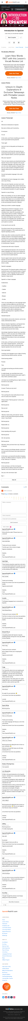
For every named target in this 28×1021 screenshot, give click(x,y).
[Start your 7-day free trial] (6, 987)
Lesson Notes (11, 47)
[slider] (22, 25)
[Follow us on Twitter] (3, 997)
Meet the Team (5, 946)
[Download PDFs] (18, 42)
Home (3, 919)
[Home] (12, 3)
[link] (12, 9)
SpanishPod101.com (18, 1012)
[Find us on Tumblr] (11, 997)
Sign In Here (18, 77)
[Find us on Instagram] (14, 997)
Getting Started (5, 968)
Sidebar (21, 9)
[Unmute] (19, 25)
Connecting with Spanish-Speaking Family (16, 5)
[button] (25, 2)
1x (14, 25)
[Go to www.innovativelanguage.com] (14, 1009)
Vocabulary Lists (5, 925)
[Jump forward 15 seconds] (10, 25)
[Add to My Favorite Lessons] (9, 42)
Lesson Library (4, 5)
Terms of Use (17, 1014)
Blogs (3, 957)
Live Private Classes (6, 927)
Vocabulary (3, 47)
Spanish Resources (6, 931)
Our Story (4, 944)
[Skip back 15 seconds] (3, 25)
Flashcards (4, 923)
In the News (4, 952)
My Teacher (4, 933)
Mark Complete (12, 37)
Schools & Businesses (7, 955)
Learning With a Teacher (7, 978)
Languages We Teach (7, 953)
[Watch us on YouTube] (6, 997)
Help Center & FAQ (6, 966)
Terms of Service (16, 1018)
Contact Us (4, 980)
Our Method (4, 942)
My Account (4, 972)
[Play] (6, 25)
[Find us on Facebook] (9, 997)
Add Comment (14, 522)
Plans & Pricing (5, 950)
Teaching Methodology (7, 976)
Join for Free (14, 73)
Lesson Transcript (19, 47)
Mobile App (4, 935)
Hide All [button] (14, 479)
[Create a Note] (14, 42)
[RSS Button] (2, 491)
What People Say (6, 948)
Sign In (6, 493)
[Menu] (2, 2)
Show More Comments (14, 901)
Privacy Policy (11, 1014)
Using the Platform (6, 974)
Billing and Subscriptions (7, 970)
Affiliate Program (5, 959)
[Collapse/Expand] (14, 487)
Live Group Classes (6, 929)
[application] (14, 19)
